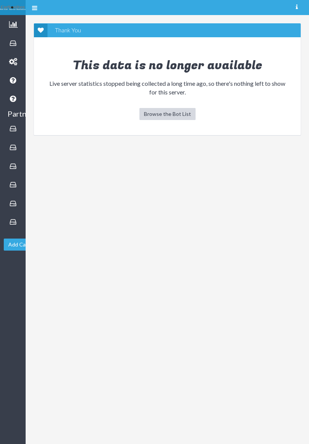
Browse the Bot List (167, 114)
